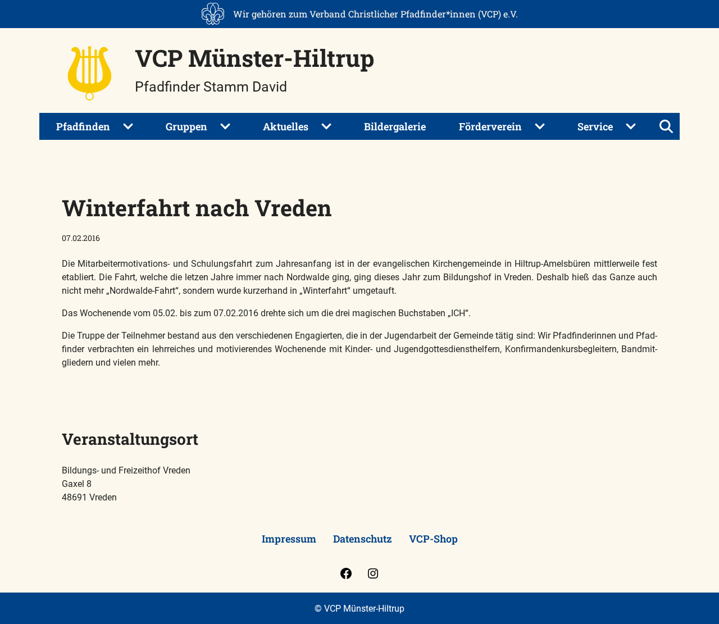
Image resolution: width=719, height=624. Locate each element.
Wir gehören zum (375, 14)
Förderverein (490, 126)
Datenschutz (362, 538)
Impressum (289, 538)
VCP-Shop (433, 538)
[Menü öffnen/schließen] (666, 126)
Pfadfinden (83, 126)
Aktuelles (285, 126)
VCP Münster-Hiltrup (254, 57)
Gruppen (186, 126)
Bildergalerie (395, 126)
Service (595, 126)
